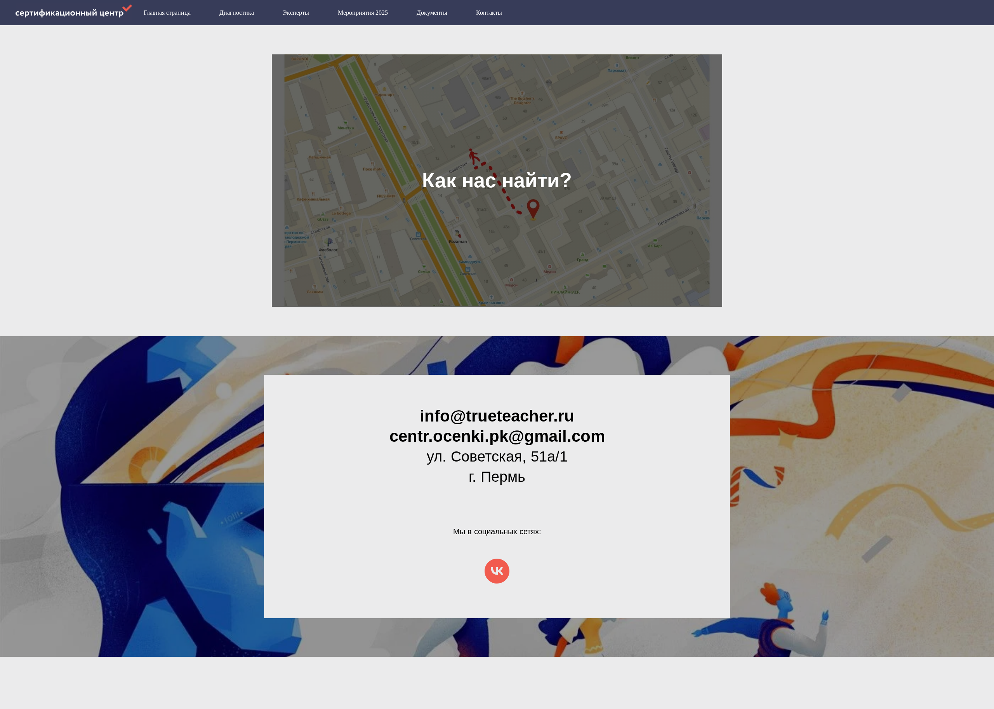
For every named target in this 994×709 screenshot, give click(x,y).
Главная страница (167, 12)
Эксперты (296, 12)
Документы (432, 12)
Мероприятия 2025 (363, 12)
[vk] (497, 571)
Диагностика (236, 12)
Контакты (489, 12)
